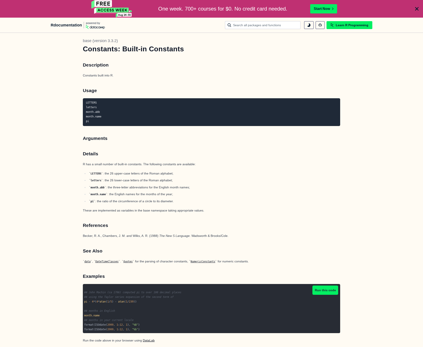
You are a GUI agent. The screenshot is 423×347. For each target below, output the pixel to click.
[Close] (416, 8)
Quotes (128, 261)
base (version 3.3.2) (100, 41)
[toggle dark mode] (309, 25)
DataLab (149, 340)
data (87, 261)
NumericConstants (203, 261)
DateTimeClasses (107, 261)
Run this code (325, 290)
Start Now (322, 9)
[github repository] (320, 25)
